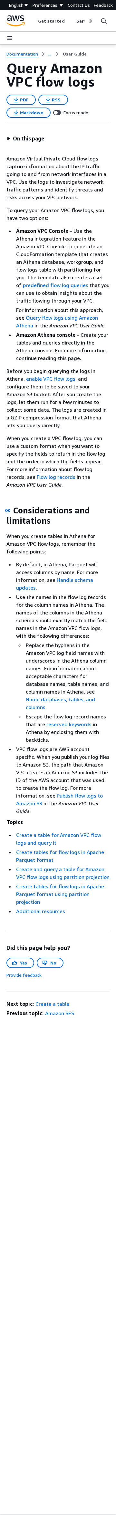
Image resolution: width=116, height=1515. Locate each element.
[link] (75, 54)
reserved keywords (69, 724)
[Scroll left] (33, 21)
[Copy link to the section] (8, 510)
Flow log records (56, 477)
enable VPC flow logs (50, 379)
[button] (25, 138)
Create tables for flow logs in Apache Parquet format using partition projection (60, 894)
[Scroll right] (90, 21)
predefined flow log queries (55, 285)
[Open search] (104, 21)
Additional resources (40, 911)
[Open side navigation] (9, 38)
